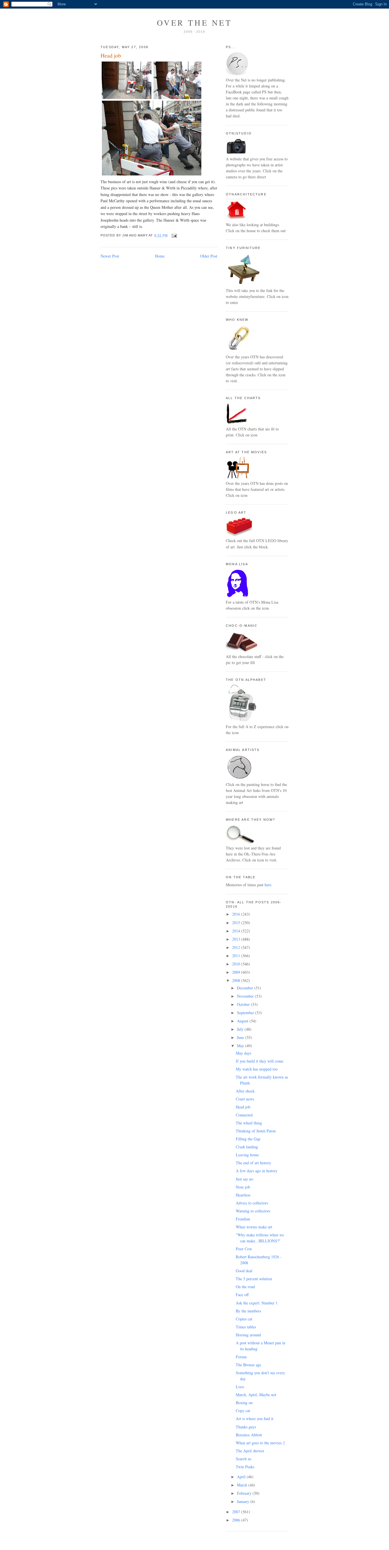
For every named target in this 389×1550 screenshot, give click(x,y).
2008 (236, 980)
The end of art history (253, 1162)
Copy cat (243, 1410)
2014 (236, 931)
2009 (236, 972)
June (241, 1037)
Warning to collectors (253, 1211)
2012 (236, 947)
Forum (241, 1356)
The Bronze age (248, 1364)
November (246, 996)
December (245, 988)
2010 (236, 964)
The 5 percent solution (254, 1278)
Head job (111, 55)
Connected (244, 1115)
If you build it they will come (259, 1061)
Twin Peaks (245, 1466)
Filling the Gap (248, 1138)
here (268, 884)
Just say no (244, 1179)
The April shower (250, 1450)
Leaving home (247, 1154)
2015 (236, 922)
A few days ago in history (256, 1170)
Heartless (243, 1195)
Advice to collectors (252, 1203)
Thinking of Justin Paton (256, 1131)
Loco (240, 1386)
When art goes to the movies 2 (260, 1442)
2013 (236, 939)
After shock (245, 1091)
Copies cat (244, 1319)
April (242, 1476)
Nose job (243, 1187)
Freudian (243, 1219)
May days (243, 1053)
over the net (194, 22)
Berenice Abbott (249, 1434)
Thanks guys (246, 1426)
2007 (236, 1511)
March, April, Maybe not (256, 1394)
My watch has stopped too (257, 1069)
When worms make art (254, 1227)
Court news (245, 1099)
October (244, 1004)
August (243, 1021)
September (246, 1012)
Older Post (208, 256)
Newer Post (110, 256)
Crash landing (247, 1146)
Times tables (246, 1327)
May (241, 1045)
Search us (243, 1458)
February (245, 1493)
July (241, 1029)
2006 (236, 1520)
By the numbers (248, 1311)
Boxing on (244, 1402)
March (242, 1485)
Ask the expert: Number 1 (257, 1303)
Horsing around (248, 1334)
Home (160, 256)
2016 (236, 914)
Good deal (244, 1270)
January (243, 1501)
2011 (236, 955)
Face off (242, 1294)
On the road (245, 1286)
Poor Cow (244, 1248)
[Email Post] (173, 235)
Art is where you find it (254, 1418)
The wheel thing (249, 1123)
